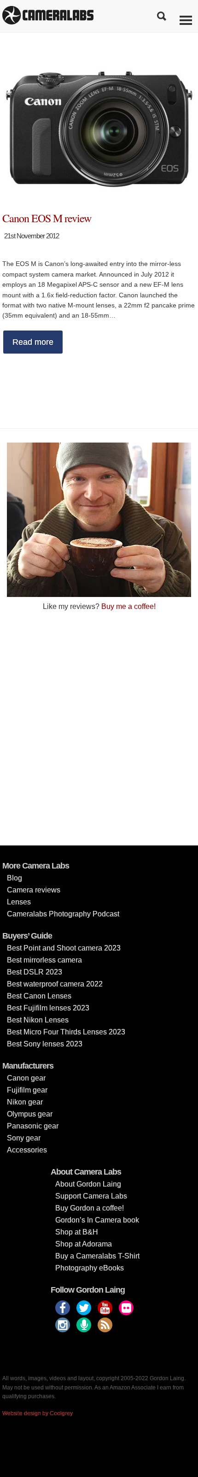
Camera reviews (33, 890)
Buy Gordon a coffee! (89, 1208)
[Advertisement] (99, 727)
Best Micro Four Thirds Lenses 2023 (66, 1032)
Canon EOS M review (46, 218)
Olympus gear (29, 1114)
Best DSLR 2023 (34, 972)
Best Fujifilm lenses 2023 (48, 1008)
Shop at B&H (76, 1232)
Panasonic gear (32, 1126)
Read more (32, 342)
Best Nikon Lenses (38, 1020)
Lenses (19, 902)
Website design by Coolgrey (37, 1413)
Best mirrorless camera (44, 960)
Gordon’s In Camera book (97, 1220)
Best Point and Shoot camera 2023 (64, 948)
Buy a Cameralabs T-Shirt (97, 1256)
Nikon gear (25, 1102)
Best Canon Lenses (39, 996)
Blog (14, 878)
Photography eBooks (89, 1268)
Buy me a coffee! (128, 606)
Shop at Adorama (83, 1244)
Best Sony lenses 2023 (44, 1044)
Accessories (27, 1150)
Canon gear (26, 1078)
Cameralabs (47, 16)
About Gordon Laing (88, 1184)
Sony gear (24, 1138)
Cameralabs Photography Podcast (63, 914)
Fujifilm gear (27, 1090)
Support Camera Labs (91, 1196)
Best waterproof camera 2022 (55, 984)
